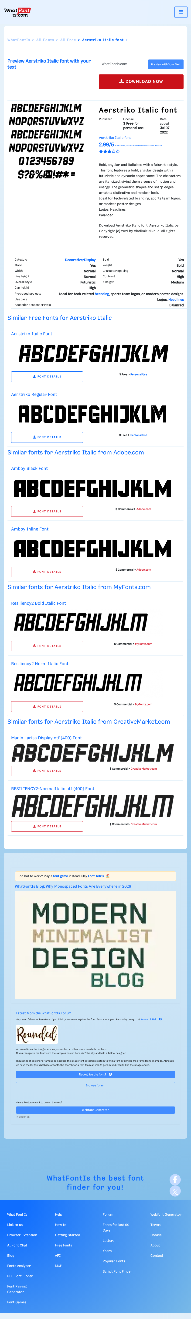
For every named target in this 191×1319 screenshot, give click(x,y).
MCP (58, 1266)
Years (107, 1251)
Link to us (15, 1225)
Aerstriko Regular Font (34, 394)
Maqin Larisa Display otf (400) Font (46, 738)
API (58, 1256)
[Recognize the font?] (95, 1034)
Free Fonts (63, 1245)
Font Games (16, 1302)
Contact (156, 1256)
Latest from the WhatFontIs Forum (43, 1013)
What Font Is (17, 1215)
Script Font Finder (117, 1272)
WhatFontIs (18, 40)
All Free (68, 40)
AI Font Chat (17, 1245)
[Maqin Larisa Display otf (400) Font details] (92, 753)
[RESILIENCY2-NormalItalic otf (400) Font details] (92, 806)
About (155, 1245)
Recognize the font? (93, 1074)
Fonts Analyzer (19, 1266)
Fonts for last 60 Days (116, 1227)
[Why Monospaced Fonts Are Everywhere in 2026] (95, 945)
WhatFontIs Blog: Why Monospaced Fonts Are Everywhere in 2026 (73, 887)
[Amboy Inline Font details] (92, 549)
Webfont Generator (95, 1110)
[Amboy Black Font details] (92, 488)
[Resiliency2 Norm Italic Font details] (87, 683)
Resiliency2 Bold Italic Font (38, 603)
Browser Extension (22, 1235)
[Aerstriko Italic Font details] (92, 354)
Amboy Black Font (29, 468)
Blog (10, 1256)
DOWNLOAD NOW (143, 82)
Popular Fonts (114, 1261)
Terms (155, 1225)
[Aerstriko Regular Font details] (92, 414)
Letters (108, 1241)
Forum (108, 1215)
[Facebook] (175, 1179)
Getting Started (67, 1235)
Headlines (176, 300)
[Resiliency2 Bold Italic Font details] (87, 623)
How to (60, 1225)
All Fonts (45, 40)
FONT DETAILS (48, 376)
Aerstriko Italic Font (31, 334)
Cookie (156, 1235)
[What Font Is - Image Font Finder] (17, 12)
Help (58, 1215)
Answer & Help (148, 1019)
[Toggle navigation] (181, 12)
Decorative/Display (80, 260)
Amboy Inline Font (29, 529)
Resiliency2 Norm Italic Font (39, 664)
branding (102, 294)
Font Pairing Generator (17, 1289)
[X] (175, 1191)
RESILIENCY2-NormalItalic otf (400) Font (52, 789)
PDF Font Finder (20, 1276)
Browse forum (95, 1085)
